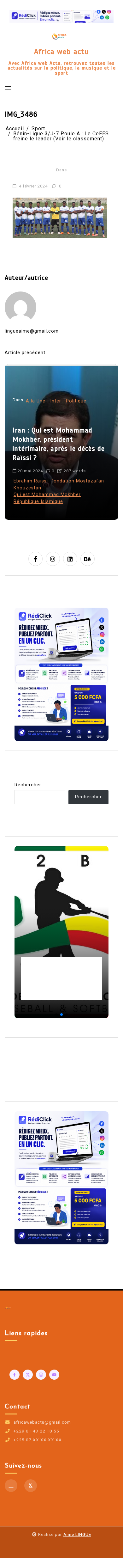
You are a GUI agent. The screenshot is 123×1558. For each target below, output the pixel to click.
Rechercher (28, 785)
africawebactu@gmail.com (42, 1422)
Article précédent (25, 353)
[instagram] (53, 559)
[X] (30, 1485)
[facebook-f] (35, 559)
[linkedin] (70, 559)
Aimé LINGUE (77, 1534)
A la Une (37, 430)
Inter (56, 430)
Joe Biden (53, 501)
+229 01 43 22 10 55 (36, 1431)
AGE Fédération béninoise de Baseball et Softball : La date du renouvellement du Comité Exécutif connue (61, 978)
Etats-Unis (26, 501)
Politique (77, 430)
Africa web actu (61, 51)
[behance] (87, 559)
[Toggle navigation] (8, 89)
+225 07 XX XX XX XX (38, 1440)
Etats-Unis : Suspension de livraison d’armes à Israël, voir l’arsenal (61, 469)
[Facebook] (11, 1485)
